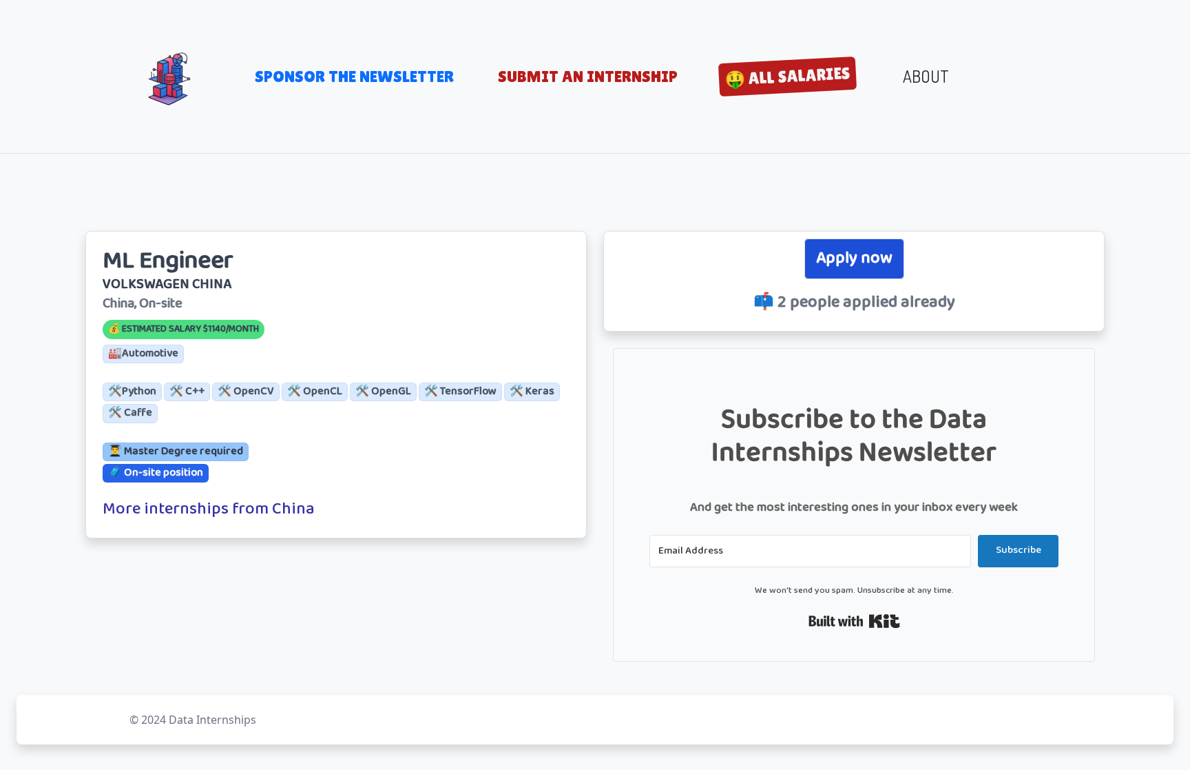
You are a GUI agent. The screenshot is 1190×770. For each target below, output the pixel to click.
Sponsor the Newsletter (354, 76)
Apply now (854, 259)
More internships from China (209, 510)
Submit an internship (588, 76)
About (926, 76)
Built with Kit (854, 621)
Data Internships (212, 719)
